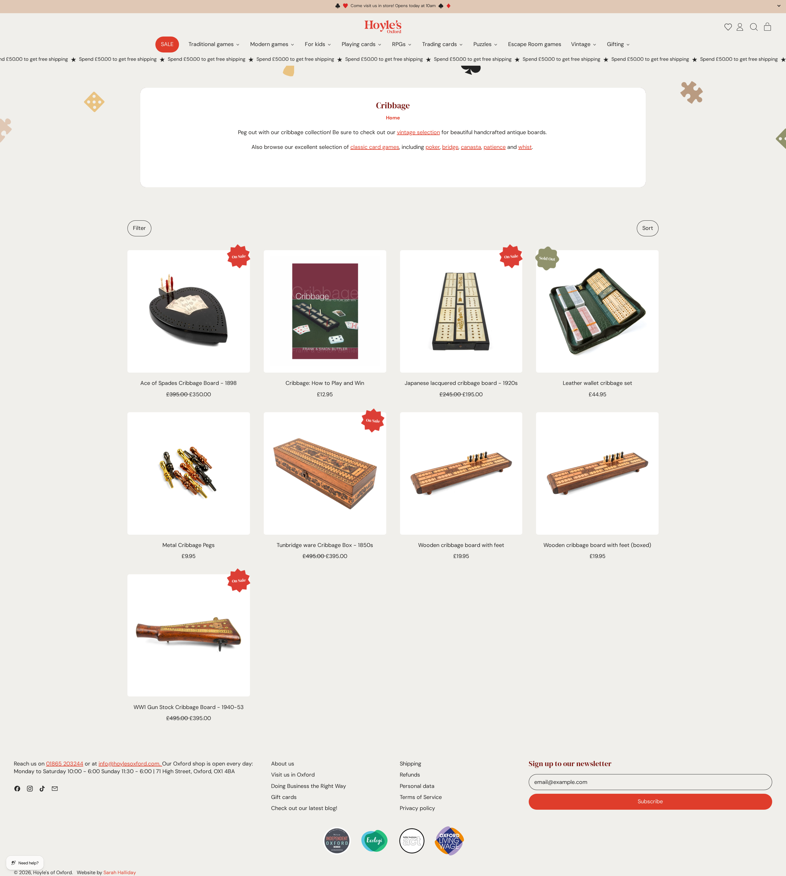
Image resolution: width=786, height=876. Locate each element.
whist (525, 147)
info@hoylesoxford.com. (130, 763)
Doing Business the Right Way (308, 786)
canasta (471, 147)
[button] (728, 26)
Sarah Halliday (119, 872)
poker (433, 147)
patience (495, 147)
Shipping (410, 763)
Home (393, 117)
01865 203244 (64, 763)
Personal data (417, 786)
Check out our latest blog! (304, 808)
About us (282, 763)
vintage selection (418, 132)
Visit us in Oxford (293, 774)
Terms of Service (421, 797)
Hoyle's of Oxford (52, 872)
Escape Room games (534, 44)
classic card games (374, 147)
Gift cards (284, 797)
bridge (450, 147)
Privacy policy (417, 808)
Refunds (410, 774)
